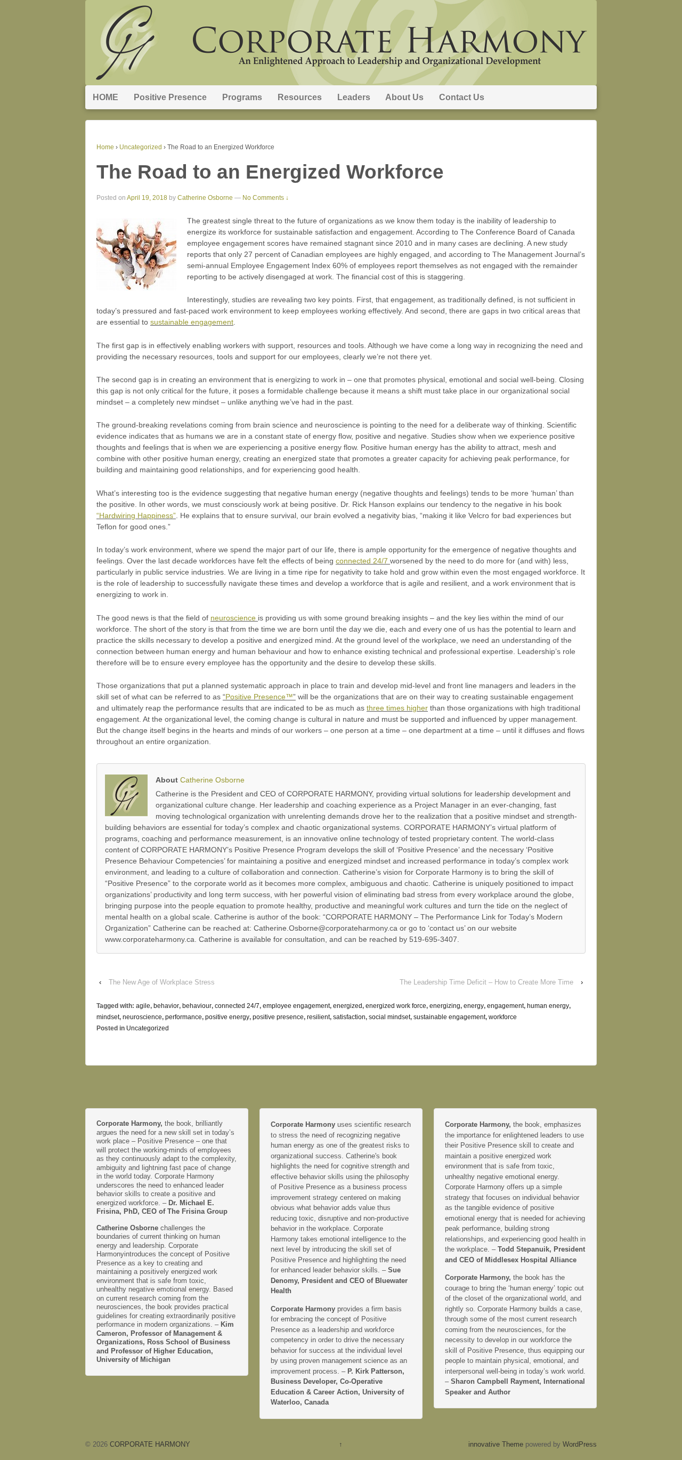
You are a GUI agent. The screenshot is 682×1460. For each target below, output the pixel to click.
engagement (505, 1006)
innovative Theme (495, 1444)
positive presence (278, 1017)
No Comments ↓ (265, 197)
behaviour (197, 1006)
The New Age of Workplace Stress (162, 982)
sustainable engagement (191, 322)
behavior (166, 1006)
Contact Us (461, 97)
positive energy (227, 1017)
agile (143, 1006)
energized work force (396, 1006)
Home (105, 147)
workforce (503, 1017)
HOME (105, 97)
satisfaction (349, 1017)
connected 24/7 (363, 560)
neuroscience (234, 618)
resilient (318, 1017)
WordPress (580, 1444)
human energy (548, 1006)
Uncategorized (140, 147)
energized (347, 1006)
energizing (444, 1006)
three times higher (397, 708)
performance (183, 1017)
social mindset (389, 1017)
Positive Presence (170, 97)
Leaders (353, 97)
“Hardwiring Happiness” (136, 515)
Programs (242, 97)
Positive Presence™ (259, 696)
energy (474, 1006)
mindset (107, 1017)
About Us (404, 97)
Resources (300, 97)
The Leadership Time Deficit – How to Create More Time (486, 982)
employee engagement (296, 1006)
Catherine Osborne (205, 197)
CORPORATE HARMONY (149, 1444)
